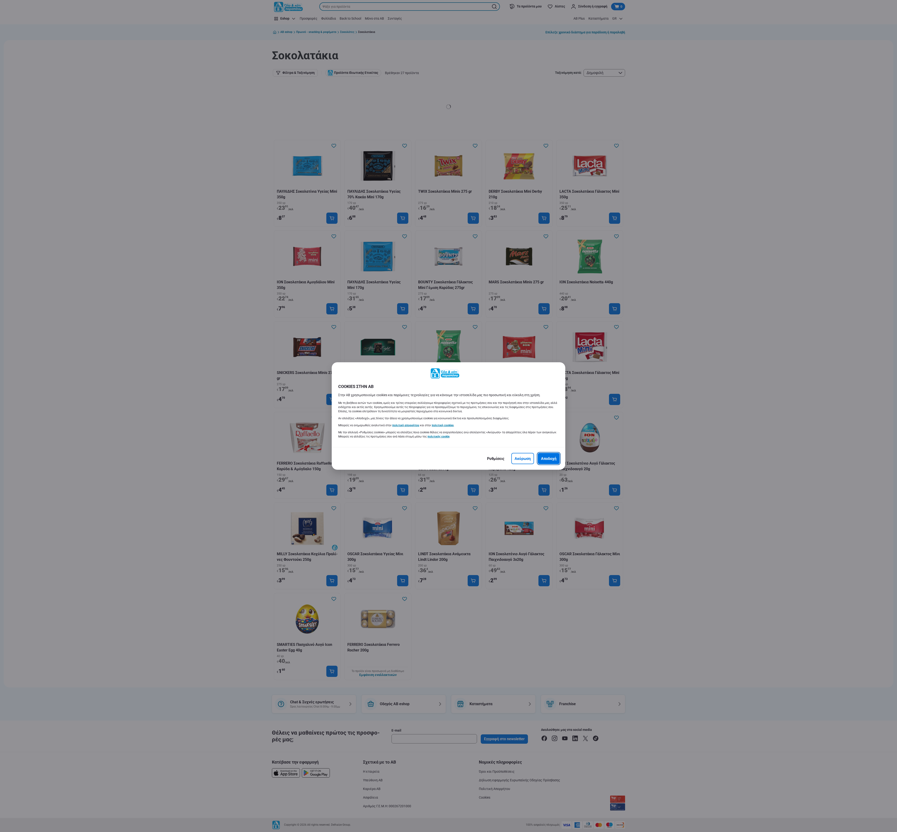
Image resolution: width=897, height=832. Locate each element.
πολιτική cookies (443, 425)
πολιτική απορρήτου (405, 425)
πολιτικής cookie (438, 436)
